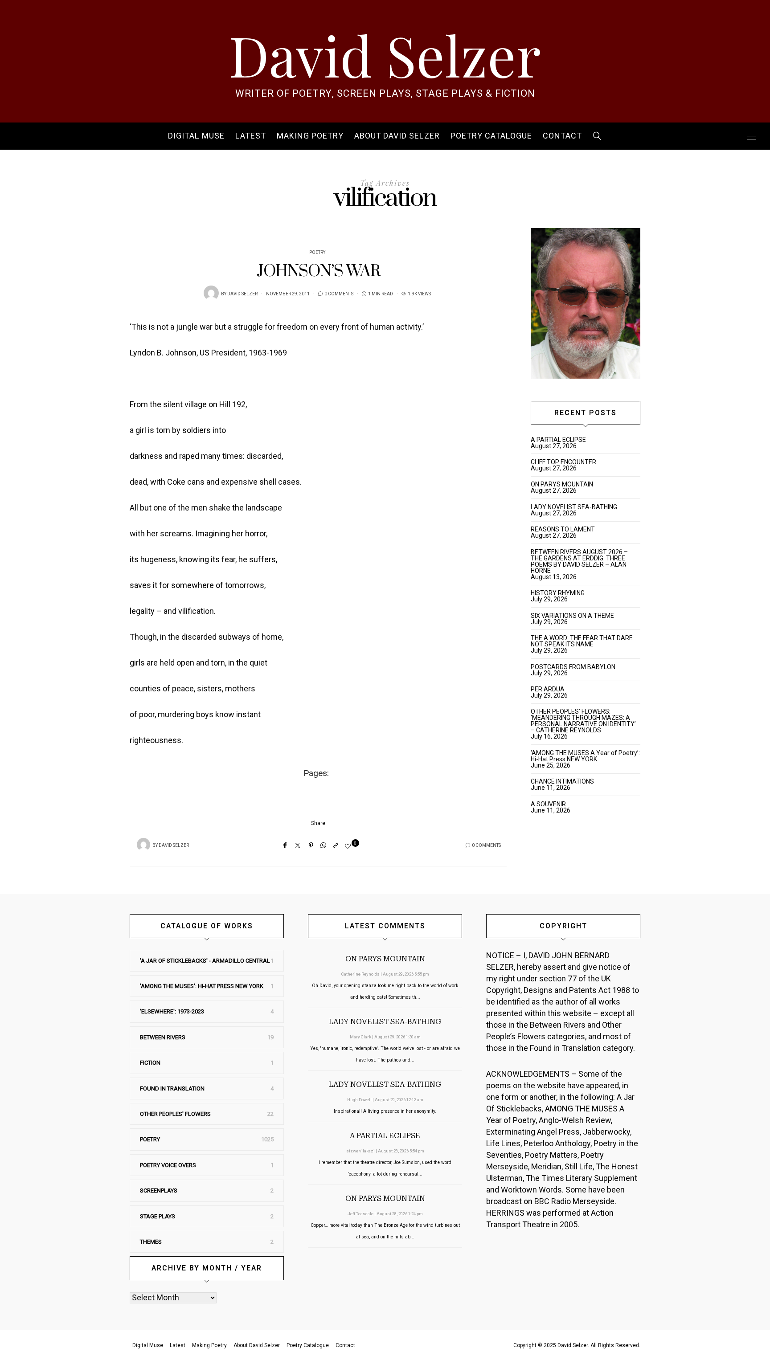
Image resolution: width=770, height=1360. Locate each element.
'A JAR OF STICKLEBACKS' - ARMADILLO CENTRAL (205, 960)
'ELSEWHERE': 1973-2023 (172, 1011)
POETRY (317, 252)
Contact (562, 136)
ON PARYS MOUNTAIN (562, 484)
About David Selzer (397, 136)
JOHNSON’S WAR (318, 271)
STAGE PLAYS (157, 1216)
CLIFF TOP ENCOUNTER (563, 462)
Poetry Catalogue (491, 136)
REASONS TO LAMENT (563, 529)
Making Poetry (310, 136)
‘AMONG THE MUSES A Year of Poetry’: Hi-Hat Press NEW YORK (585, 756)
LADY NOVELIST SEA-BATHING (574, 507)
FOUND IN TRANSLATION (172, 1088)
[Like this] (349, 846)
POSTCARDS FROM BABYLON (574, 666)
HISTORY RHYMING (558, 592)
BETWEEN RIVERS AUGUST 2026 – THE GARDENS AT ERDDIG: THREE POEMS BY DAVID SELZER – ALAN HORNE (579, 561)
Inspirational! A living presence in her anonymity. (385, 1111)
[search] (597, 136)
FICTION (150, 1062)
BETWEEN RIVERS (162, 1037)
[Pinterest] (311, 845)
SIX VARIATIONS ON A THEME (572, 615)
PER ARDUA (548, 689)
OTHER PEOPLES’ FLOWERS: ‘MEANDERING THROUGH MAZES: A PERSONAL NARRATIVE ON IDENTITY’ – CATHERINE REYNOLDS (583, 721)
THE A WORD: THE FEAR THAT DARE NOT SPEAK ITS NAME (582, 641)
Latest (250, 136)
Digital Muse (196, 136)
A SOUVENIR (548, 804)
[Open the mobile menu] (751, 136)
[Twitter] (298, 845)
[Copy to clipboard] (335, 845)
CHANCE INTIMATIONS (562, 781)
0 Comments (338, 294)
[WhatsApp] (323, 845)
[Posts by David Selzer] (211, 293)
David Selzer (385, 54)
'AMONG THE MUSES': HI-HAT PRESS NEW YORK (201, 986)
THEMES (151, 1241)
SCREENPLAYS (158, 1190)
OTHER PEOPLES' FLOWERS (175, 1114)
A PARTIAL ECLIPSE (558, 439)
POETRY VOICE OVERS (168, 1165)
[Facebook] (285, 845)
